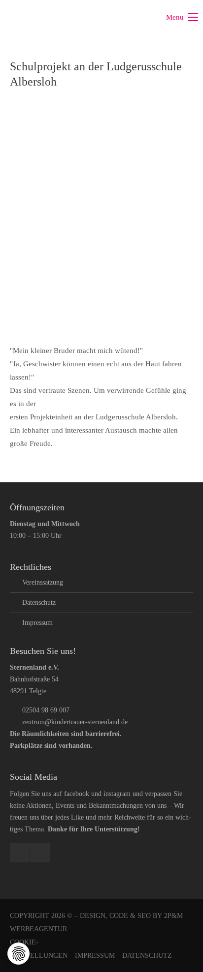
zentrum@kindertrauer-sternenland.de (75, 722)
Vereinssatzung (42, 582)
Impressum (37, 622)
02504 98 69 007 (45, 710)
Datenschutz (39, 602)
